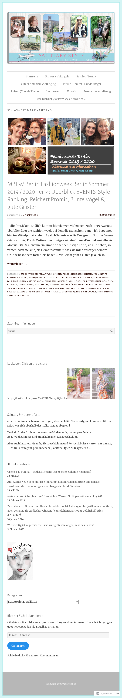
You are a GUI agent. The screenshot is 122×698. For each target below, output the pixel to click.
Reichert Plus (46, 288)
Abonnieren (18, 645)
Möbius (73, 285)
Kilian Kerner (26, 285)
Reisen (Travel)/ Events (25, 91)
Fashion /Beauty (86, 76)
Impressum (53, 91)
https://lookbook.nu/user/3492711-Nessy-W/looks (37, 398)
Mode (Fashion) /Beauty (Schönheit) (41, 274)
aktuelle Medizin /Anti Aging (38, 84)
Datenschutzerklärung (97, 91)
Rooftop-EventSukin (97, 288)
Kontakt (72, 91)
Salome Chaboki (26, 292)
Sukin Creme (14, 295)
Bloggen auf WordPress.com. (61, 683)
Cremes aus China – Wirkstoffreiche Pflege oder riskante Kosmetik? (49, 471)
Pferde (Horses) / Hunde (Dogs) (82, 84)
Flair (15, 281)
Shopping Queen (71, 292)
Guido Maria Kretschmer (59, 281)
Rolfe (81, 288)
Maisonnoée (41, 285)
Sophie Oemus (88, 292)
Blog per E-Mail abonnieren (25, 615)
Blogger (67, 277)
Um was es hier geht (57, 76)
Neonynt (18, 288)
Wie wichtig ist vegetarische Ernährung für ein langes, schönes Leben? (50, 525)
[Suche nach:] (61, 331)
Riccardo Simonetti (66, 288)
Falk (9, 281)
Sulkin (25, 295)
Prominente (31, 288)
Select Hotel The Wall (48, 292)
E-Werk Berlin (101, 277)
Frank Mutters (28, 281)
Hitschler (79, 281)
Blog (58, 277)
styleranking (105, 292)
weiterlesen (17, 264)
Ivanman (12, 285)
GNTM (40, 281)
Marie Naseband (59, 285)
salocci (11, 292)
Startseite (32, 76)
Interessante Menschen (99, 281)
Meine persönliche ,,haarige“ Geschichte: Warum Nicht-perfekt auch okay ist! (54, 496)
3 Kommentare (106, 214)
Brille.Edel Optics (82, 277)
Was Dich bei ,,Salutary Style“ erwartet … (61, 98)
